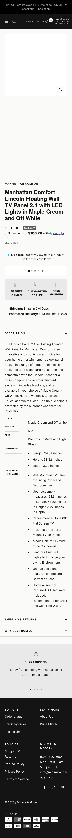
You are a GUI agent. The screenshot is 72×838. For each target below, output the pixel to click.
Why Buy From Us (19, 630)
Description (15, 333)
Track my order (15, 724)
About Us (46, 716)
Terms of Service (17, 779)
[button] (36, 235)
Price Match (48, 724)
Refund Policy (14, 764)
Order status (13, 716)
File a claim (13, 732)
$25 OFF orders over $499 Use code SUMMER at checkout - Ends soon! (36, 6)
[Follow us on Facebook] (44, 787)
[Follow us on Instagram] (53, 787)
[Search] (14, 21)
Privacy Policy (15, 771)
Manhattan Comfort (22, 183)
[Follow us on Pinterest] (62, 787)
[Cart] (48, 21)
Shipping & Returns (21, 619)
